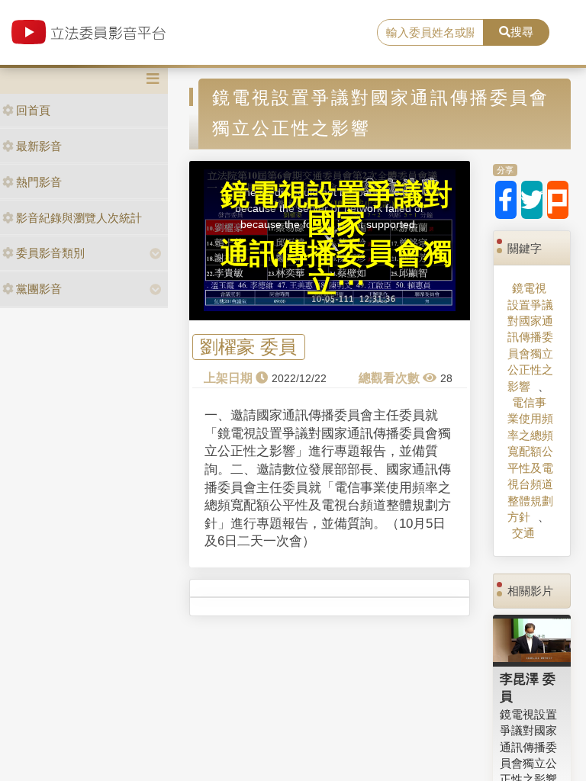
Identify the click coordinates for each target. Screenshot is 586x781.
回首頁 (33, 110)
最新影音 (39, 146)
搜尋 (521, 31)
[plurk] (557, 200)
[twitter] (532, 200)
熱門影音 (39, 181)
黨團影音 (39, 288)
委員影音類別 (50, 252)
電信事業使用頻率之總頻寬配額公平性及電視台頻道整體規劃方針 (530, 459)
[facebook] (506, 200)
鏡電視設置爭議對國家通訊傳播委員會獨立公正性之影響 (530, 337)
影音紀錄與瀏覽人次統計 (79, 217)
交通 (523, 532)
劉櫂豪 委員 (248, 347)
